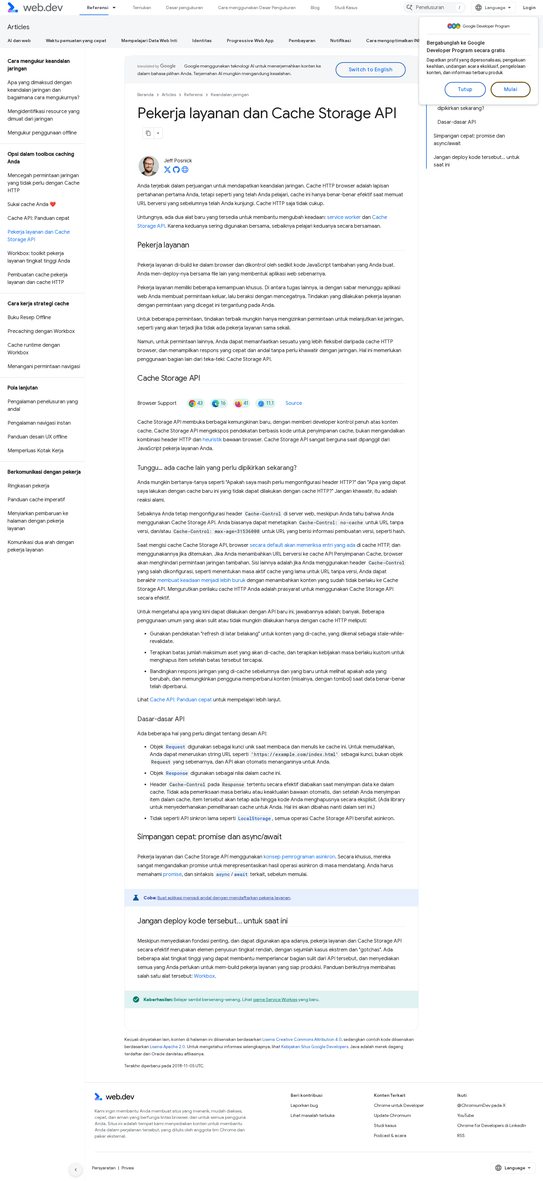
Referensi (97, 7)
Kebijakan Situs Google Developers (314, 1046)
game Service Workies (275, 999)
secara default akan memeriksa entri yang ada (302, 545)
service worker (344, 217)
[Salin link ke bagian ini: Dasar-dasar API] (190, 719)
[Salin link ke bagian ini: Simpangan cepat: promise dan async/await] (287, 837)
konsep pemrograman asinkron (299, 857)
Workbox (204, 976)
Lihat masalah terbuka (313, 1115)
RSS (461, 1135)
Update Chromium (392, 1115)
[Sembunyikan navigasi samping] (75, 1169)
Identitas (202, 40)
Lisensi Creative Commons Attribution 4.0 (302, 1039)
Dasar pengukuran (184, 7)
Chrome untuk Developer (399, 1105)
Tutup (465, 89)
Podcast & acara (390, 1135)
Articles (19, 27)
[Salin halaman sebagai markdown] (148, 133)
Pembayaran (302, 40)
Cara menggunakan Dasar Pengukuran (257, 7)
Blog (315, 7)
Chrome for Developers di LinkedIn (491, 1125)
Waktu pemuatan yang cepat (76, 40)
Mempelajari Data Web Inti (149, 40)
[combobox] (434, 7)
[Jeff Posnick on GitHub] (176, 171)
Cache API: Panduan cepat (181, 700)
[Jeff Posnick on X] (167, 171)
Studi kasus (385, 1125)
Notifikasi (340, 40)
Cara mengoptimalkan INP (393, 40)
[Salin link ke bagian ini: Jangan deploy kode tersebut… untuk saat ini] (293, 921)
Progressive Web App (250, 40)
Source (294, 403)
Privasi (128, 1167)
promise (172, 874)
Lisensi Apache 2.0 (167, 1046)
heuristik (212, 440)
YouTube (465, 1115)
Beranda (145, 94)
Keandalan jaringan (230, 94)
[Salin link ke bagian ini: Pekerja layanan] (194, 245)
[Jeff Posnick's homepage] (185, 171)
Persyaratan (104, 1167)
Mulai (511, 89)
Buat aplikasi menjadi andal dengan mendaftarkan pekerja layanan (223, 898)
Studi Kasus (346, 7)
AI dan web (19, 40)
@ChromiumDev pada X (481, 1105)
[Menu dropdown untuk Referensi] (116, 7)
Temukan (142, 7)
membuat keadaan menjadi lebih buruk (201, 580)
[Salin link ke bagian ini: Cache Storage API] (205, 379)
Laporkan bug (304, 1105)
